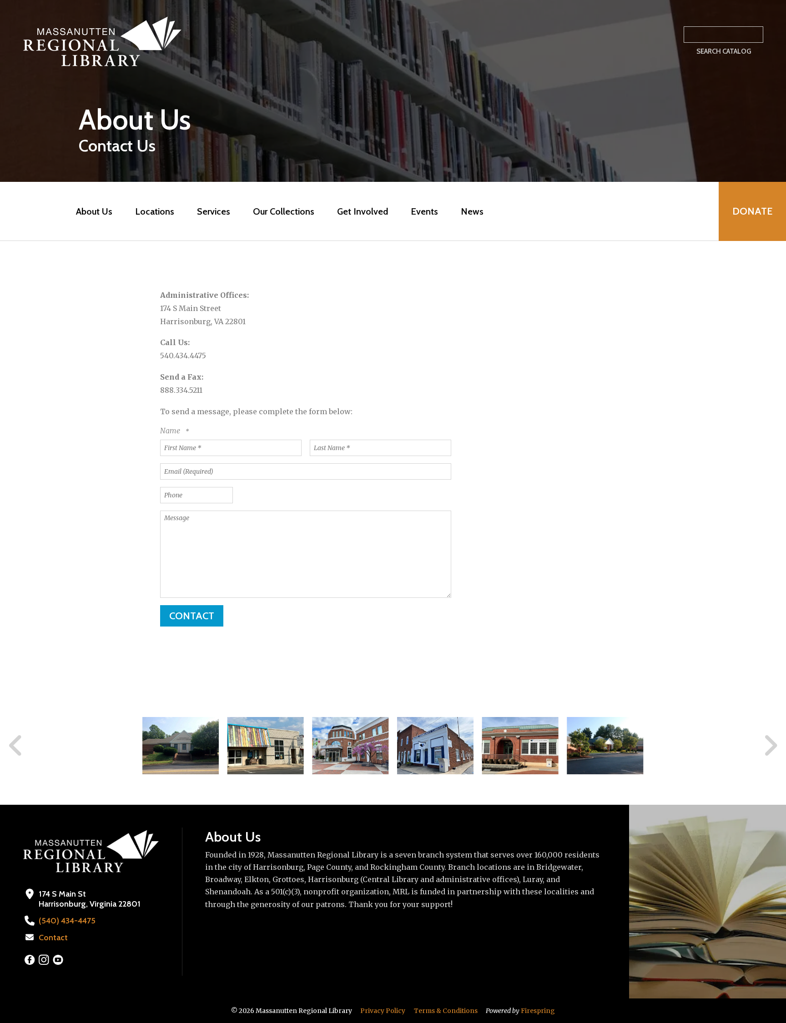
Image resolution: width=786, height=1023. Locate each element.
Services (213, 211)
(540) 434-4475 (67, 921)
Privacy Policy (382, 1011)
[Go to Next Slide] (770, 745)
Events (424, 211)
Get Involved (362, 211)
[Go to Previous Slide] (16, 745)
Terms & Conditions (446, 1011)
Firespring (538, 1011)
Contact (53, 938)
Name (171, 430)
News (472, 211)
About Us (94, 211)
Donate (752, 211)
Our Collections (283, 211)
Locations (154, 211)
